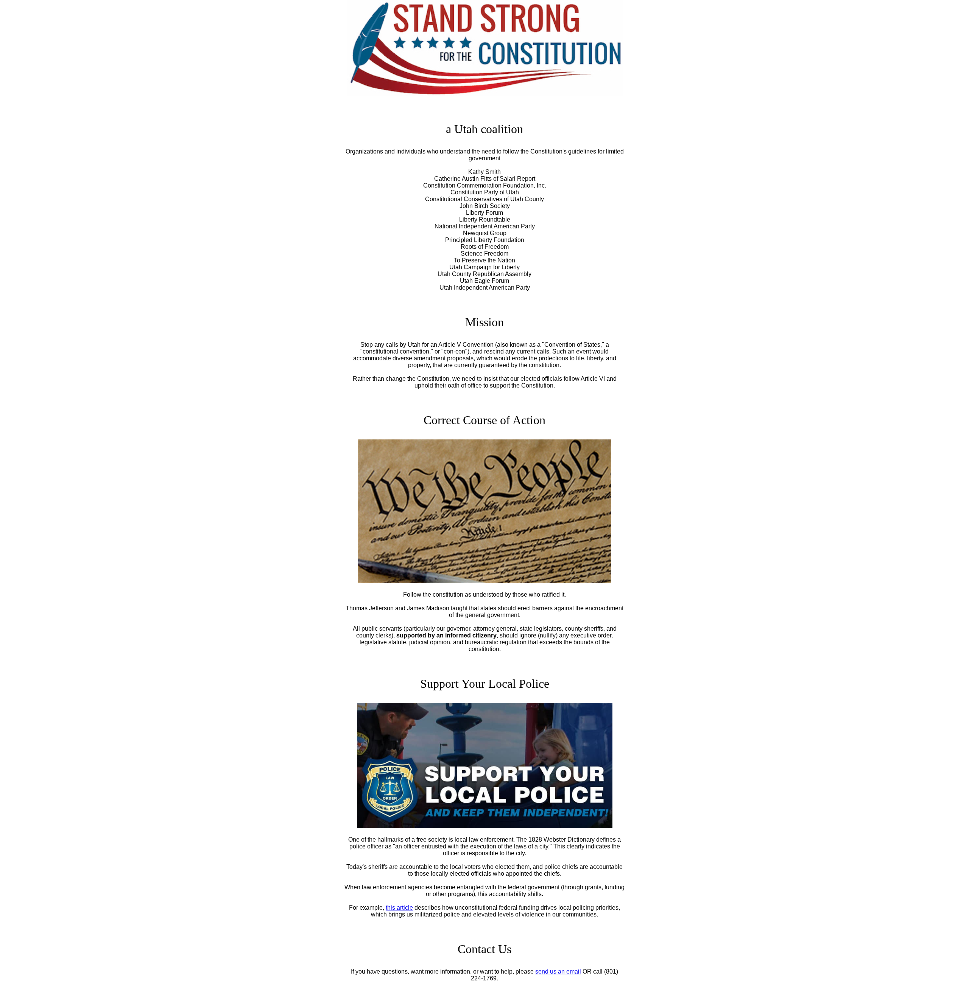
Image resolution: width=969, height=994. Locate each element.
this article (399, 907)
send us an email (558, 971)
